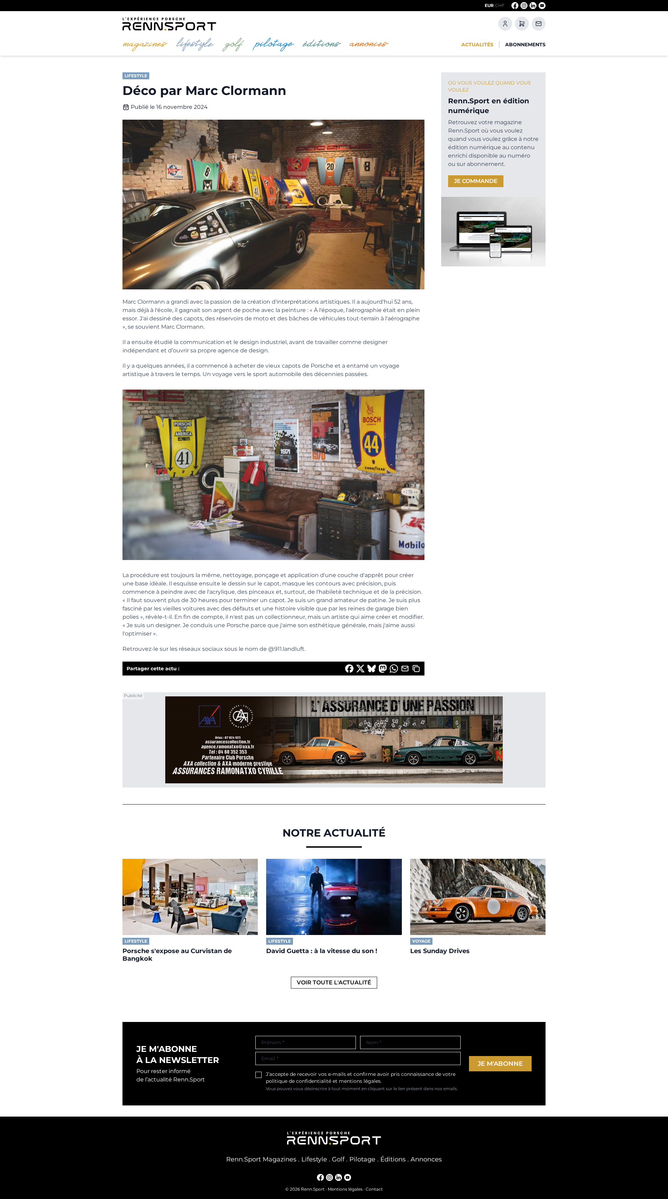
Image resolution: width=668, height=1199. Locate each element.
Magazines (279, 1159)
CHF (499, 5)
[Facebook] (514, 5)
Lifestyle (314, 1159)
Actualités (477, 44)
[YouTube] (542, 5)
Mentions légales (345, 1189)
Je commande (476, 181)
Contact (374, 1189)
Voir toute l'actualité (334, 982)
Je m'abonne (500, 1064)
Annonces (426, 1159)
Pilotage (362, 1159)
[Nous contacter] (539, 24)
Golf (338, 1159)
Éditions (393, 1159)
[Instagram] (523, 5)
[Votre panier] (522, 24)
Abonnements (525, 44)
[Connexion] (505, 24)
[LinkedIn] (533, 5)
